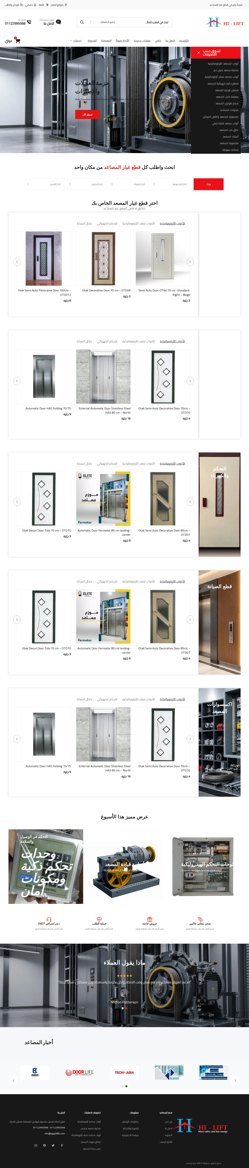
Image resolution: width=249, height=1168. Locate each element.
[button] (175, 282)
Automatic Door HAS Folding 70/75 (48, 766)
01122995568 (57, 1127)
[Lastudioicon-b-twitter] (53, 1145)
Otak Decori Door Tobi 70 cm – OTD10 (46, 530)
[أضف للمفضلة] (158, 282)
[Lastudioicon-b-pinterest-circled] (45, 1145)
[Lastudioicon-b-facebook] (62, 1145)
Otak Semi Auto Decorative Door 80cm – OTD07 (164, 532)
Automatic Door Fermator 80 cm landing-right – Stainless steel (163, 410)
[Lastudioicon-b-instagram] (36, 1145)
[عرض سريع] (167, 282)
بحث (209, 184)
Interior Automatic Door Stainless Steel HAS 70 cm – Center (105, 292)
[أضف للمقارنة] (150, 282)
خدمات (77, 41)
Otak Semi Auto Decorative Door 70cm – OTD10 (164, 768)
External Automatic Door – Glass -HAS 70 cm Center (44, 292)
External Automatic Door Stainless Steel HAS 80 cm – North (105, 768)
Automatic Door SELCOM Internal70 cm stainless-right (45, 410)
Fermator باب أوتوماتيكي (174, 290)
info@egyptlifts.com (55, 1133)
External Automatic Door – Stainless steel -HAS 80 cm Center (104, 410)
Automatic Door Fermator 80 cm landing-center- (104, 532)
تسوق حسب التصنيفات (211, 52)
